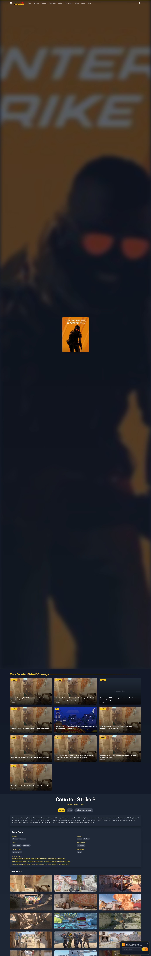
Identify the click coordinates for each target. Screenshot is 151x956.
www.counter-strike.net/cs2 (39, 858)
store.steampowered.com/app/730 (46, 864)
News (29, 3)
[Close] (147, 943)
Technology (68, 3)
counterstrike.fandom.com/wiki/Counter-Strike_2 (57, 861)
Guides (60, 3)
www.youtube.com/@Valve (19, 861)
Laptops (44, 3)
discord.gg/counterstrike (35, 861)
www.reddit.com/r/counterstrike (21, 858)
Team (89, 3)
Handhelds (52, 3)
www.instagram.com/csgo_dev (56, 858)
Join (145, 949)
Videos (77, 3)
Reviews (36, 3)
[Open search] (139, 3)
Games (83, 3)
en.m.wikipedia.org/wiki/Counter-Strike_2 (23, 864)
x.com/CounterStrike (63, 864)
